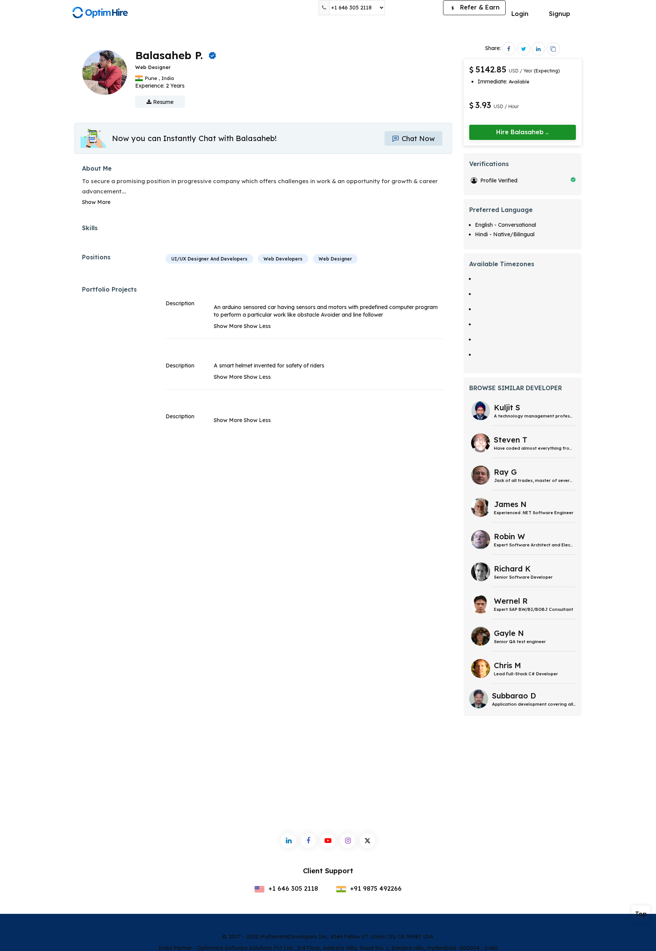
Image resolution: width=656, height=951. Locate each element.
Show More (96, 202)
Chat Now (417, 138)
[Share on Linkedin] (538, 48)
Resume (162, 102)
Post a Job (414, 7)
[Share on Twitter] (523, 48)
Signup (559, 13)
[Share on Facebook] (509, 48)
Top (641, 914)
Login (519, 13)
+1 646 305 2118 (292, 888)
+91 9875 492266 (375, 888)
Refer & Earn (475, 7)
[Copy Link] (553, 48)
